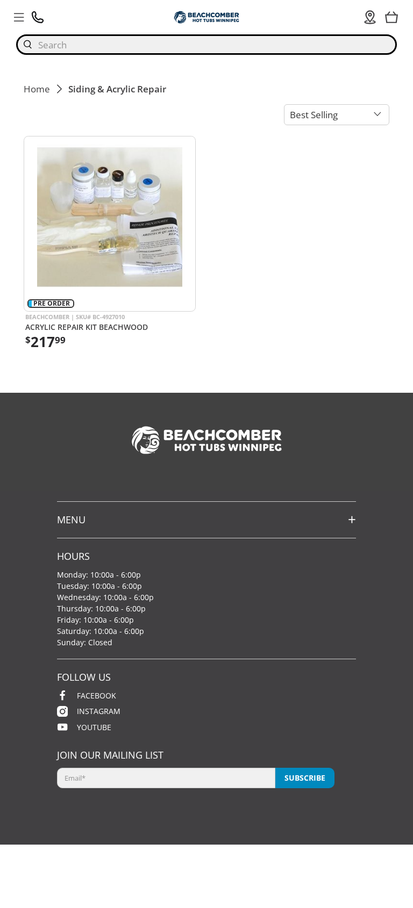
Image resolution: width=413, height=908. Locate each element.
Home (37, 88)
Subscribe (304, 778)
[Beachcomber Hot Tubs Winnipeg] (206, 17)
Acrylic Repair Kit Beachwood (86, 327)
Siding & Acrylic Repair (117, 88)
